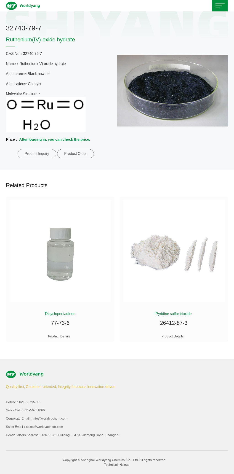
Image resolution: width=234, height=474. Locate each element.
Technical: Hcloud (117, 464)
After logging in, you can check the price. (54, 139)
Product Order (75, 154)
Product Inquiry (37, 154)
